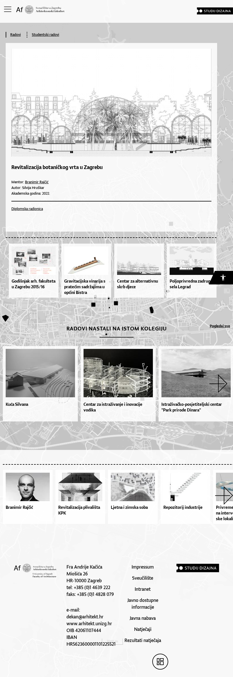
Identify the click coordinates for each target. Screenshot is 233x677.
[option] (39, 383)
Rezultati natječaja (142, 640)
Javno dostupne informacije (142, 603)
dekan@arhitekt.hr (84, 617)
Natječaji (142, 629)
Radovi (15, 34)
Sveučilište (142, 578)
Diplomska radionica (27, 208)
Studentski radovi (45, 34)
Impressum (143, 567)
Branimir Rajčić (37, 182)
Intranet (143, 589)
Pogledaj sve (220, 326)
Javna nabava (143, 618)
